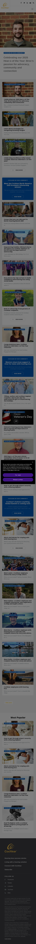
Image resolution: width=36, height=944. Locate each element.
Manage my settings (18, 479)
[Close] (33, 462)
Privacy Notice (10, 470)
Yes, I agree (18, 475)
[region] (18, 472)
